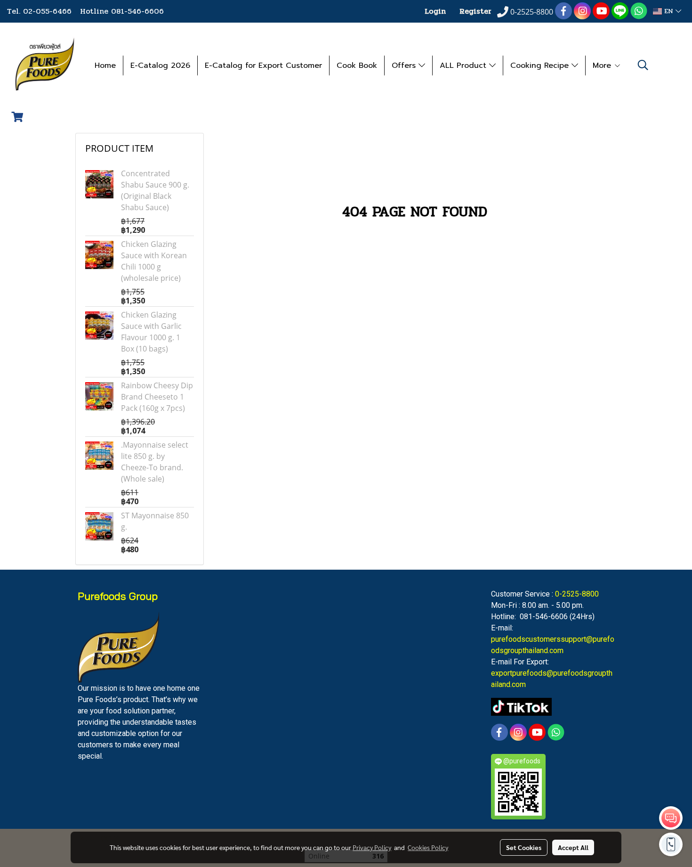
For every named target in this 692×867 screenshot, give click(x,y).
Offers (405, 65)
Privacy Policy (372, 847)
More (603, 65)
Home (105, 65)
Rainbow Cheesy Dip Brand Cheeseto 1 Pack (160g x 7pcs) (157, 396)
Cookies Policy (428, 847)
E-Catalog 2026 (160, 65)
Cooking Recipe (540, 65)
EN (669, 11)
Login (435, 11)
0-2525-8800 (577, 593)
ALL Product (464, 65)
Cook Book (357, 65)
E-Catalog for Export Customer (263, 65)
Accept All (573, 847)
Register (475, 11)
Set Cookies (523, 847)
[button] (643, 65)
